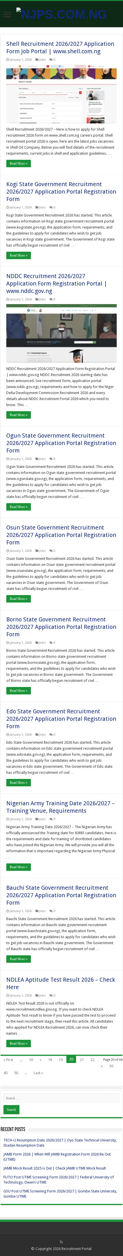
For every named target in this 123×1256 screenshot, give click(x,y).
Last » (38, 1073)
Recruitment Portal (76, 1249)
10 (31, 1060)
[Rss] (61, 1242)
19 (61, 1060)
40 (5, 1073)
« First (8, 1060)
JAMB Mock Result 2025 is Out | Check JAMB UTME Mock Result (54, 1168)
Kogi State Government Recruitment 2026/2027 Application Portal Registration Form (61, 191)
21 (82, 1060)
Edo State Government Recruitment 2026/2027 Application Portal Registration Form (61, 719)
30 (111, 1066)
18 (50, 1060)
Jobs (42, 60)
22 (92, 1060)
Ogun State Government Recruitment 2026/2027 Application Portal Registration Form (61, 443)
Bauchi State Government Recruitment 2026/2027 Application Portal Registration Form (61, 895)
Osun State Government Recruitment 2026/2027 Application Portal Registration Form (61, 535)
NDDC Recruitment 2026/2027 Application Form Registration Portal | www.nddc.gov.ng (56, 283)
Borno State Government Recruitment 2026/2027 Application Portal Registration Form (61, 627)
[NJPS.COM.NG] (61, 13)
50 (16, 1073)
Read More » (18, 164)
